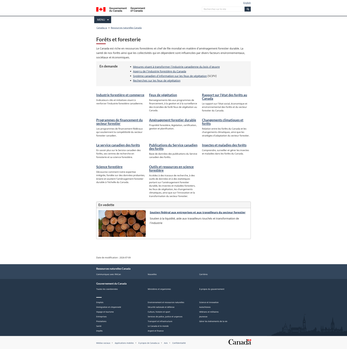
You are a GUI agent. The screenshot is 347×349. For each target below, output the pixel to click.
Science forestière (109, 167)
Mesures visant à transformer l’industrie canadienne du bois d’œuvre (176, 67)
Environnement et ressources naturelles (166, 302)
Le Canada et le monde (158, 326)
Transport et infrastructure (160, 321)
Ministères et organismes (159, 289)
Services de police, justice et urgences (165, 316)
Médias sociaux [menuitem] (103, 343)
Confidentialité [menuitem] (179, 343)
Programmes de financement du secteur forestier (119, 121)
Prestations (101, 321)
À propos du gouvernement (211, 289)
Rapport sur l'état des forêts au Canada (224, 96)
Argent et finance (156, 330)
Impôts (99, 330)
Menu (104, 19)
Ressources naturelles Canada (126, 27)
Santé (98, 326)
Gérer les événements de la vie (213, 321)
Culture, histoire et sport (159, 312)
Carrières (203, 274)
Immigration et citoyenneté (108, 307)
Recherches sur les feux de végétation (156, 80)
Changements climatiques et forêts (222, 121)
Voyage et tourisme (105, 312)
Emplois (99, 302)
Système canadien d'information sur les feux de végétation (170, 76)
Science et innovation (209, 302)
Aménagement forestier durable (172, 120)
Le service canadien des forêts (118, 145)
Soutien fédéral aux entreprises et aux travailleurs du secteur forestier (197, 212)
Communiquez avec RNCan (108, 274)
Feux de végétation (163, 95)
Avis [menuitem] (166, 343)
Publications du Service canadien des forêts (173, 147)
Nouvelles (152, 274)
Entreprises (101, 316)
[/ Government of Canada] (120, 9)
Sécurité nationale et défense (161, 307)
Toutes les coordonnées (107, 289)
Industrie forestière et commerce (120, 95)
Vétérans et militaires (209, 312)
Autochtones (205, 307)
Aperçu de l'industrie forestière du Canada (159, 71)
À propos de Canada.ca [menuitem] (148, 343)
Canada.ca (102, 27)
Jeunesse (203, 316)
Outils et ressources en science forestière (171, 168)
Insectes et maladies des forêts (224, 145)
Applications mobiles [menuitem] (124, 343)
